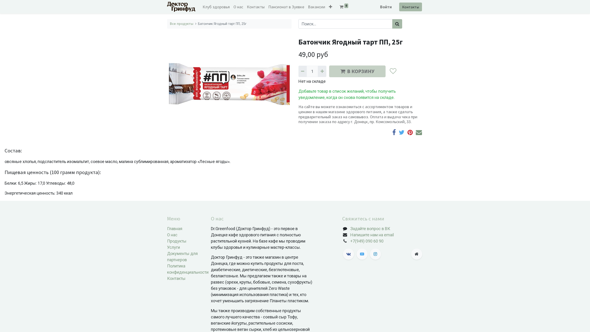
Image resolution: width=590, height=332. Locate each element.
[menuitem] (216, 7)
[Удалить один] (302, 71)
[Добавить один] (322, 71)
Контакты (410, 7)
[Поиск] (397, 24)
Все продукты (181, 24)
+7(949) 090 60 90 (367, 241)
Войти (386, 6)
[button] (330, 7)
